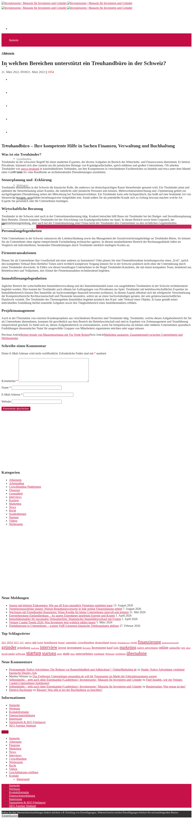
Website (6, 401)
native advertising (147, 647)
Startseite (13, 39)
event (134, 642)
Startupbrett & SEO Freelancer (27, 722)
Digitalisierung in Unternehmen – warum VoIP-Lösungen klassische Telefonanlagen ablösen (64, 625)
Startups (14, 517)
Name (6, 387)
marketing (127, 647)
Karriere (14, 500)
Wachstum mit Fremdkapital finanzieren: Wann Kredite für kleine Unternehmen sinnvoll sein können (69, 612)
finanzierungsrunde (170, 643)
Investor (87, 648)
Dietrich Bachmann (20, 689)
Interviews (15, 497)
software (20, 653)
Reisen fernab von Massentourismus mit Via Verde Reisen (55, 334)
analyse (28, 642)
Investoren (99, 647)
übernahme (136, 653)
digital (113, 642)
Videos (13, 520)
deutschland (102, 642)
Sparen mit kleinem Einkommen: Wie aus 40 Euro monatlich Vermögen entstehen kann (61, 605)
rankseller (175, 647)
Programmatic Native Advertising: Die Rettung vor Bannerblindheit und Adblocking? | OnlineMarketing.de (73, 669)
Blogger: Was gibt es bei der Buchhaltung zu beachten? (69, 689)
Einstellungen (10, 815)
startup (33, 653)
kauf (110, 647)
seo (183, 647)
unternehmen (84, 653)
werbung (120, 653)
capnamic (71, 642)
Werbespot (110, 654)
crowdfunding (86, 642)
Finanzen (14, 490)
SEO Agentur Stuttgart (22, 725)
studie (66, 653)
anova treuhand (30, 168)
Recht (12, 510)
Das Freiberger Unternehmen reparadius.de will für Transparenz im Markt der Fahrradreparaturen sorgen (95, 676)
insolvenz (35, 648)
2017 (22, 643)
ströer (59, 654)
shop (188, 648)
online (163, 647)
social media (8, 653)
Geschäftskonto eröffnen (21, 211)
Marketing (15, 503)
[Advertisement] (77, 21)
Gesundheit (16, 493)
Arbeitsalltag (16, 483)
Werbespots (22, 185)
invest (62, 647)
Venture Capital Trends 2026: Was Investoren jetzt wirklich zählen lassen (52, 622)
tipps (72, 654)
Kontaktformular (19, 712)
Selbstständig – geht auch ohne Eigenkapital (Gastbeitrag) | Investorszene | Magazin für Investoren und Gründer (75, 679)
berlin (40, 642)
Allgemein (14, 53)
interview (48, 647)
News (12, 79)
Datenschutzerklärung (22, 715)
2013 (4, 642)
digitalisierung (123, 643)
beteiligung (50, 642)
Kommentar (10, 381)
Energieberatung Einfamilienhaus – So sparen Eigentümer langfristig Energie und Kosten (62, 615)
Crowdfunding (24, 158)
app (34, 642)
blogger (61, 642)
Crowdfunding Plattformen (25, 486)
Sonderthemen (17, 514)
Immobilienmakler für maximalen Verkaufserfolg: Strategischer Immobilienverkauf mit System (65, 619)
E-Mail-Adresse (12, 394)
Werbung (14, 708)
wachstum (99, 653)
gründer (9, 647)
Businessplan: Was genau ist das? (166, 686)
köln (116, 647)
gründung (23, 647)
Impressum (15, 718)
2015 (16, 642)
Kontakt (14, 775)
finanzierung (149, 641)
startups (49, 653)
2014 (10, 642)
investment (74, 647)
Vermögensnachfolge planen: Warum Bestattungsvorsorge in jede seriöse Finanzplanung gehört (65, 608)
